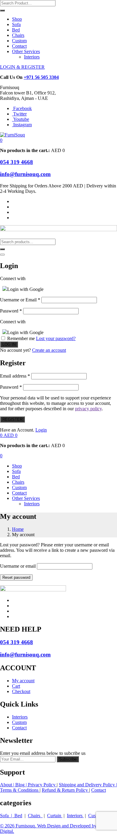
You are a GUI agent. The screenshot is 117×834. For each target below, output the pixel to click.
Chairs (18, 35)
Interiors (32, 56)
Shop (17, 19)
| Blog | (20, 784)
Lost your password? (56, 338)
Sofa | (7, 815)
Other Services (26, 51)
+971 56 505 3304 (41, 77)
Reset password (16, 577)
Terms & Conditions (20, 790)
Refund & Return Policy (65, 790)
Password (11, 310)
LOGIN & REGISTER (22, 67)
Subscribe (67, 759)
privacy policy (88, 408)
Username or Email (20, 299)
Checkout (21, 691)
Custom (19, 40)
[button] (1, 140)
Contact (19, 46)
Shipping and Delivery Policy (87, 784)
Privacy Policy (42, 784)
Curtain (54, 815)
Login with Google (25, 289)
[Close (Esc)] (2, 255)
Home (18, 529)
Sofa (16, 24)
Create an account (49, 350)
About (6, 784)
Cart (16, 686)
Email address (15, 375)
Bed (16, 29)
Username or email (18, 566)
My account (23, 680)
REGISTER (12, 419)
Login (41, 429)
